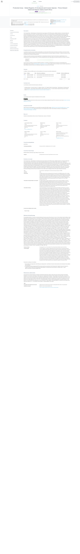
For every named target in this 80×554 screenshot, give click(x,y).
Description (12, 30)
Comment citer (12, 35)
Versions (11, 33)
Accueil (34, 1)
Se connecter (76, 1)
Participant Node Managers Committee (30, 109)
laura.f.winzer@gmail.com (28, 129)
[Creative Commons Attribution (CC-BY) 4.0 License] (26, 99)
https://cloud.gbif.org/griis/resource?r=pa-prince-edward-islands (48, 287)
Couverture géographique (14, 43)
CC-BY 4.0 (54, 22)
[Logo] (2, 1)
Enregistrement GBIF (13, 38)
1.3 (25, 77)
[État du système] (71, 2)
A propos (40, 1)
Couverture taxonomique (14, 45)
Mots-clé (11, 40)
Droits (11, 37)
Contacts (11, 42)
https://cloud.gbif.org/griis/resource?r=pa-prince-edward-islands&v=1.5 (39, 89)
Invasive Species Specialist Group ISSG (59, 21)
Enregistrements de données (14, 32)
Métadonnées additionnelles (14, 50)
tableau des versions (44, 63)
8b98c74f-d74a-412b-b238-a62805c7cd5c (59, 107)
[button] (73, 2)
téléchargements (36, 63)
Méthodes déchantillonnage (14, 48)
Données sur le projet (13, 47)
